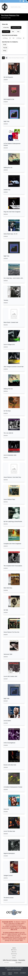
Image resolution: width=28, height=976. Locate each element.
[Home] (4, 6)
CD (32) (4, 44)
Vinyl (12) (5, 47)
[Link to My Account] (23, 1)
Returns (16, 972)
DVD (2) (4, 50)
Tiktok (14, 955)
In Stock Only (6, 27)
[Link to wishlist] (20, 1)
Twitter (14, 951)
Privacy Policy (4, 973)
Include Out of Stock (16, 27)
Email (14, 957)
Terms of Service (10, 973)
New (13, 31)
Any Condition (6, 31)
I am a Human (18, 962)
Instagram (14, 953)
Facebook (14, 949)
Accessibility (23, 972)
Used (18, 31)
